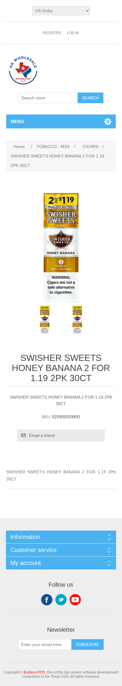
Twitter (61, 599)
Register (52, 33)
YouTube (75, 599)
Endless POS (34, 672)
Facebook (46, 599)
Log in (73, 33)
